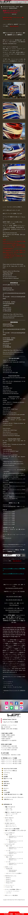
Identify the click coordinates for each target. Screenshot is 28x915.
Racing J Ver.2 (9, 882)
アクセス (6, 774)
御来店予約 (6, 781)
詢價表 (7, 325)
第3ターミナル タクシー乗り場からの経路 (11, 763)
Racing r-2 (8, 879)
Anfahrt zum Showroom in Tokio (10, 391)
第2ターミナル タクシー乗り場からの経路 (11, 761)
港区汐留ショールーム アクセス (9, 725)
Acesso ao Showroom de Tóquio (10, 454)
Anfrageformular (17, 381)
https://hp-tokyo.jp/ (14, 26)
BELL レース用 (9, 809)
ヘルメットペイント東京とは (10, 770)
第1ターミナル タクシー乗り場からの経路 (11, 759)
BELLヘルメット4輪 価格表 (11, 895)
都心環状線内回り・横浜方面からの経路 (11, 754)
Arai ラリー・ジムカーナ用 (11, 813)
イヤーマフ (8, 893)
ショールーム (7, 772)
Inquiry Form (14, 266)
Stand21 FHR (9, 868)
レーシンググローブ (9, 833)
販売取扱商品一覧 (8, 804)
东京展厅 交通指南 (7, 309)
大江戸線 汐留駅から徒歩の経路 (9, 749)
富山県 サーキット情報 (9, 522)
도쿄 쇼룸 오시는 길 (7, 370)
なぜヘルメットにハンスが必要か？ (14, 873)
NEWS (5, 790)
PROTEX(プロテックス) (10, 875)
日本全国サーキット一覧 (8, 527)
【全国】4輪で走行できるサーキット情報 (13, 794)
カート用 (8, 839)
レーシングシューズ (9, 844)
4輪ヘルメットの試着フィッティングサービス (15, 830)
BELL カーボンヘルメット (11, 826)
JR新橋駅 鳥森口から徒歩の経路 (9, 746)
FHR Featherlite (12, 871)
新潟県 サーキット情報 (9, 513)
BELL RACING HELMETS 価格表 (14, 596)
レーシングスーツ (9, 855)
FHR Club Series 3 (13, 870)
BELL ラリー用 (9, 815)
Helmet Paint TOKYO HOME (10, 768)
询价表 (7, 289)
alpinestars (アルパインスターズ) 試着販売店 (14, 690)
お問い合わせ (7, 783)
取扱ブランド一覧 (8, 778)
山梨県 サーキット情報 (9, 511)
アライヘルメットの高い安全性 (12, 828)
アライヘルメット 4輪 (18, 17)
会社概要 (6, 776)
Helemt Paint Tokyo (7, 17)
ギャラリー (6, 788)
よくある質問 (7, 792)
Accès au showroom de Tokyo (9, 412)
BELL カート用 (9, 820)
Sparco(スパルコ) (12, 837)
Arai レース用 (9, 808)
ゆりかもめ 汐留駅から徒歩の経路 (10, 747)
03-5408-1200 (7, 727)
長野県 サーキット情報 (9, 515)
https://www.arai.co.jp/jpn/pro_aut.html (14, 588)
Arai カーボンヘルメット (11, 824)
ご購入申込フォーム (8, 799)
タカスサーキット (7, 504)
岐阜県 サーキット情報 (9, 517)
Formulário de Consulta (17, 444)
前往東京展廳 (6, 345)
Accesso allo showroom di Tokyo (10, 433)
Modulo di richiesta (18, 423)
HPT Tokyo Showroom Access (10, 276)
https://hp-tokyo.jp (7, 307)
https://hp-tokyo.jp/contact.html (10, 232)
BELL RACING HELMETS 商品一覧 (14, 599)
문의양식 (15, 362)
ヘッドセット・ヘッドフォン (12, 891)
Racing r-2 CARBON (10, 881)
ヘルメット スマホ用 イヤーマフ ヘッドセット (13, 573)
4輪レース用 (9, 834)
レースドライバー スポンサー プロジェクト (13, 797)
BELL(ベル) (21, 618)
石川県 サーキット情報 (9, 520)
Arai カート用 (9, 819)
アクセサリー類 (8, 887)
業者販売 (6, 785)
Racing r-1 (8, 877)
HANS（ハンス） (9, 867)
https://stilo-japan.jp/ (14, 605)
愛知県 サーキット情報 (9, 524)
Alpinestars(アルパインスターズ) (16, 836)
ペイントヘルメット (9, 885)
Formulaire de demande (18, 402)
